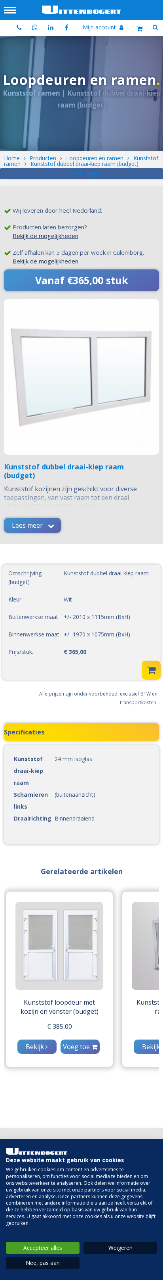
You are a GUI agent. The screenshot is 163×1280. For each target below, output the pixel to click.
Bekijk (35, 1046)
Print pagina (85, 173)
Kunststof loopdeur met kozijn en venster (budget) (60, 1007)
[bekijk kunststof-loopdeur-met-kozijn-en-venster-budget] (59, 946)
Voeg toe (77, 1046)
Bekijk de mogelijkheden (45, 236)
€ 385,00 (59, 1026)
